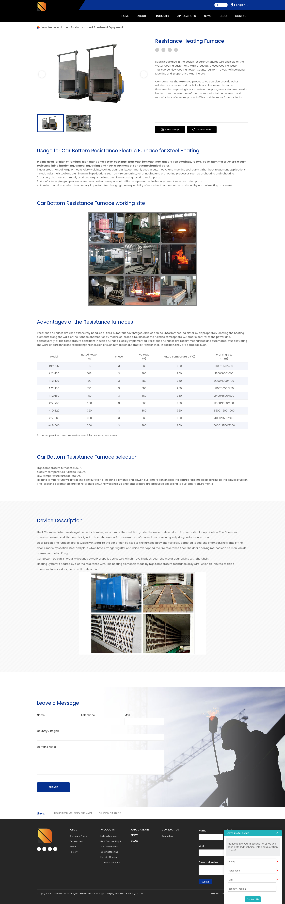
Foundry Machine (109, 857)
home (64, 27)
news (207, 16)
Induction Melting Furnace (73, 813)
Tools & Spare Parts (110, 862)
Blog (223, 16)
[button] (144, 74)
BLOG (134, 841)
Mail (127, 715)
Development (76, 841)
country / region (48, 731)
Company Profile (78, 836)
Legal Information (220, 893)
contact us (170, 829)
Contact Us (253, 899)
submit (53, 787)
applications (186, 16)
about (141, 16)
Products (162, 16)
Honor (73, 846)
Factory (74, 851)
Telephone (88, 715)
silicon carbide (110, 813)
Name (41, 715)
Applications (140, 829)
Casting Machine (109, 851)
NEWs (134, 835)
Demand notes (46, 747)
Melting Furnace (108, 836)
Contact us (167, 836)
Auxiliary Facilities (109, 846)
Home (125, 16)
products (77, 27)
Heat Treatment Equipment (105, 27)
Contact (241, 16)
